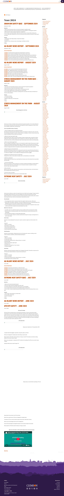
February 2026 (45, 35)
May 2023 (44, 74)
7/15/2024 (6, 55)
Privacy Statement (7, 488)
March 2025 (45, 49)
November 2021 (45, 93)
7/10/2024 (6, 57)
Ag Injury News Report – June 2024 (19, 301)
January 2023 (45, 79)
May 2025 (44, 46)
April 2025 (44, 47)
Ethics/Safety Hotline (7, 487)
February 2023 (45, 78)
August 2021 (45, 96)
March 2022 (45, 89)
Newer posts (6, 451)
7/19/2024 (6, 52)
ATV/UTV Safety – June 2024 (15, 306)
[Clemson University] (7, 2)
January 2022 (45, 91)
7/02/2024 (6, 59)
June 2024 (45, 60)
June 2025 (45, 45)
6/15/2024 (6, 70)
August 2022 (45, 84)
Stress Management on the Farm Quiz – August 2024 (20, 80)
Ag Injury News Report (8, 50)
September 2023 (46, 70)
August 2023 (45, 72)
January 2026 (45, 37)
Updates (44, 24)
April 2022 (44, 87)
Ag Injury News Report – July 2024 (18, 261)
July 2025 (44, 44)
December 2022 (45, 80)
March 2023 (45, 77)
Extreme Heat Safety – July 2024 (18, 176)
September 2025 (46, 41)
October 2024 (45, 55)
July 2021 (44, 97)
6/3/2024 (5, 76)
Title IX (5, 483)
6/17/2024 (6, 69)
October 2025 (45, 40)
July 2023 (44, 73)
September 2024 (46, 56)
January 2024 (45, 66)
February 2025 (45, 50)
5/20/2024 (6, 267)
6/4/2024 (5, 75)
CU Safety (58, 485)
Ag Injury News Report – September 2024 (21, 46)
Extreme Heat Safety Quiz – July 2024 (20, 277)
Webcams (58, 487)
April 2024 (44, 62)
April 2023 (44, 75)
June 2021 (45, 98)
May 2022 (44, 86)
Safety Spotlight (45, 23)
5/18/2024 (6, 271)
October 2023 (45, 69)
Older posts (6, 450)
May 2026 (44, 32)
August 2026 (45, 28)
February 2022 (45, 90)
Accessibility (6, 482)
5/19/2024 (6, 268)
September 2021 (46, 95)
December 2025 (45, 38)
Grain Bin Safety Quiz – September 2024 (21, 23)
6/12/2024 (6, 73)
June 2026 (45, 31)
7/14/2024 (6, 56)
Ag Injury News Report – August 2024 (20, 62)
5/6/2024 (5, 273)
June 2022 (45, 85)
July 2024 (44, 58)
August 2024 (45, 57)
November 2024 (45, 54)
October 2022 (45, 81)
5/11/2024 (6, 272)
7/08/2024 (6, 58)
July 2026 (44, 29)
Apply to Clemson (57, 489)
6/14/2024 (6, 71)
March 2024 (45, 63)
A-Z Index (58, 482)
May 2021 (44, 99)
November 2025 (45, 39)
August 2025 (45, 43)
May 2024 (44, 61)
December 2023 (45, 67)
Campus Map (57, 483)
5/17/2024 (6, 270)
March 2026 (45, 34)
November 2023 (45, 68)
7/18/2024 (6, 53)
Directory (58, 486)
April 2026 (44, 33)
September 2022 (46, 83)
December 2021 (45, 92)
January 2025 (45, 51)
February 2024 (45, 64)
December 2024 (45, 52)
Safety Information (46, 22)
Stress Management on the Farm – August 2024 (22, 104)
